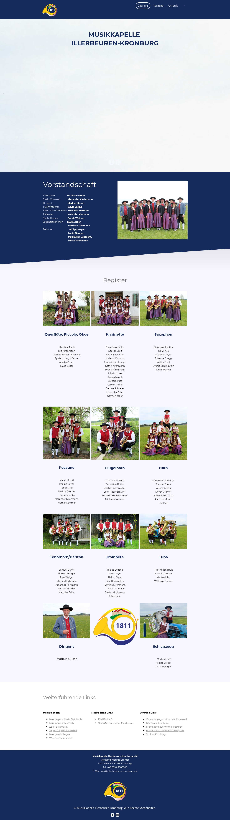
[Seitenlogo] (49, 9)
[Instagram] (118, 162)
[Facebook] (111, 162)
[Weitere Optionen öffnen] (184, 6)
